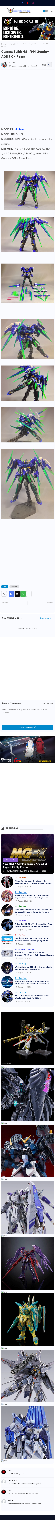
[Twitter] (17, 594)
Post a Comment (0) (27, 727)
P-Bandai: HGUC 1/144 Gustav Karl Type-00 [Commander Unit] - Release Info (34, 925)
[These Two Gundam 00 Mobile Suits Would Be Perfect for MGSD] (7, 996)
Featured (11, 44)
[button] (45, 11)
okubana (20, 129)
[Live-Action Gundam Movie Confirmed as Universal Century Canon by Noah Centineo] (7, 910)
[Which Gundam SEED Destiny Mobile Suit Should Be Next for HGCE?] (7, 968)
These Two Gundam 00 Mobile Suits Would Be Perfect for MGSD (32, 997)
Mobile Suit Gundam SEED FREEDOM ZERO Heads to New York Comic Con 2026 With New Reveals (32, 982)
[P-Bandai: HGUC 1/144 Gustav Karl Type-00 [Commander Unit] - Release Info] (7, 925)
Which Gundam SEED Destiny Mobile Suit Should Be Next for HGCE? (34, 968)
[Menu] (3, 11)
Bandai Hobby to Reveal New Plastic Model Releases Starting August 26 (32, 939)
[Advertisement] (27, 99)
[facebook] (22, 3)
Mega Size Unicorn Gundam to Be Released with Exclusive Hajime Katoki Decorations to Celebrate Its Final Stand (34, 882)
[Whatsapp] (23, 594)
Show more (44, 618)
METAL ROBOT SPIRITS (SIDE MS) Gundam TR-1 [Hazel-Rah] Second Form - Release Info (34, 954)
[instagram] (32, 3)
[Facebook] (11, 594)
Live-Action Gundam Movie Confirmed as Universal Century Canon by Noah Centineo (34, 911)
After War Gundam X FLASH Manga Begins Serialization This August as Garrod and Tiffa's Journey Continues (32, 896)
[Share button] (29, 594)
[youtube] (27, 3)
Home (3, 44)
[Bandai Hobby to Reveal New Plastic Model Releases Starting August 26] (7, 939)
